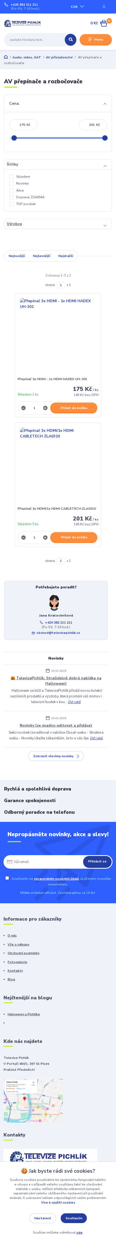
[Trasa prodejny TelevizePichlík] (33, 1100)
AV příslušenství (59, 57)
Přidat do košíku (74, 408)
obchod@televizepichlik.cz (58, 633)
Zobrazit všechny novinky (53, 756)
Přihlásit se (97, 861)
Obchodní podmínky (23, 953)
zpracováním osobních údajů (56, 879)
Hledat (70, 40)
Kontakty (15, 970)
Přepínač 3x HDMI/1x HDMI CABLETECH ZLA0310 (57, 508)
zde (79, 1232)
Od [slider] (14, 138)
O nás (12, 935)
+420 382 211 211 (24, 4)
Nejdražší (65, 256)
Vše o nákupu (18, 944)
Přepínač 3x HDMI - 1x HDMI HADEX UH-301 (52, 379)
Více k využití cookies (58, 1202)
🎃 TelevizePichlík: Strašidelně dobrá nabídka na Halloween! (56, 681)
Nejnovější (17, 256)
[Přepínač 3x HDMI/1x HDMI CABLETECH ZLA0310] (58, 466)
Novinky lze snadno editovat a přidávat (56, 725)
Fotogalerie (17, 962)
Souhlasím (74, 1218)
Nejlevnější (41, 256)
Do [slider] (105, 138)
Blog (11, 979)
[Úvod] (23, 23)
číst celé (74, 702)
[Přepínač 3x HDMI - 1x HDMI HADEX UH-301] (58, 336)
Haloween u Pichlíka (24, 1014)
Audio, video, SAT (26, 57)
